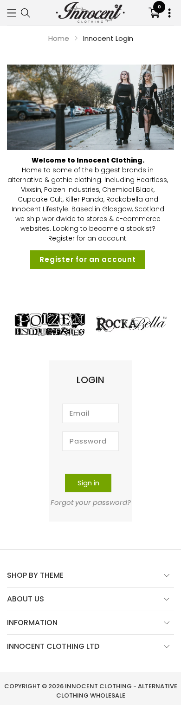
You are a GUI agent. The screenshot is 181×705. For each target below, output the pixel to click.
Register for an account (87, 259)
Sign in (88, 483)
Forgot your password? (91, 502)
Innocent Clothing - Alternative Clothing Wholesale (116, 691)
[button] (11, 13)
